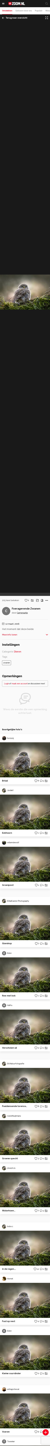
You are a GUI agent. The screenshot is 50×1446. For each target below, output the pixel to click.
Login (6, 684)
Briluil (5, 781)
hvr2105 (10, 738)
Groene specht (10, 1158)
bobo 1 (10, 1226)
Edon (7, 953)
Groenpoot (8, 885)
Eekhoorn (7, 833)
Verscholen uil (9, 1048)
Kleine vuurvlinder (11, 1373)
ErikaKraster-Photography (18, 901)
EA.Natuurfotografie (15, 1064)
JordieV (10, 790)
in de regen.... (9, 1269)
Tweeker (9, 1441)
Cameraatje (22, 613)
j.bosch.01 (11, 1168)
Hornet (10, 1279)
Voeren (6, 1432)
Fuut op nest (8, 1321)
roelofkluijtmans (14, 1116)
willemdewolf (13, 842)
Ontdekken (7, 11)
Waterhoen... (8, 1210)
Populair (38, 11)
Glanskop (7, 943)
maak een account (20, 684)
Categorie (11, 651)
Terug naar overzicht (16, 18)
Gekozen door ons (23, 11)
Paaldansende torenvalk (14, 1106)
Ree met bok (9, 995)
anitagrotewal (13, 1389)
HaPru (7, 1005)
